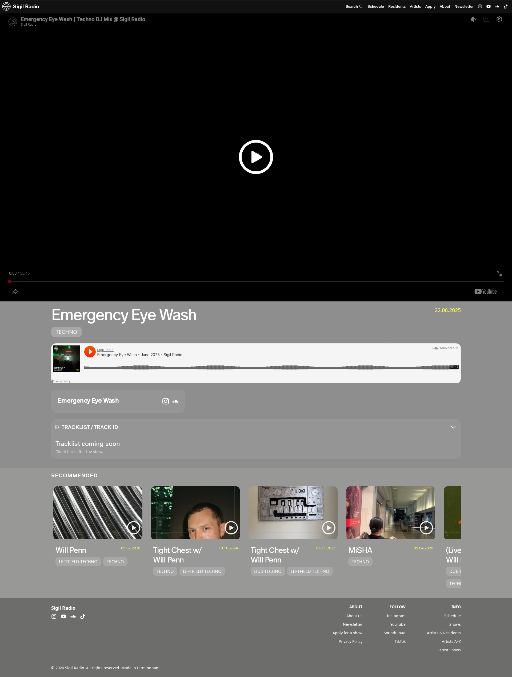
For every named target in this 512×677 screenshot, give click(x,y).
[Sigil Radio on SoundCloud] (497, 6)
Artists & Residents (444, 632)
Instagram (396, 615)
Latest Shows (449, 649)
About (445, 6)
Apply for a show (347, 632)
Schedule (375, 6)
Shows (455, 624)
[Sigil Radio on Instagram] (480, 6)
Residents (397, 6)
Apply (430, 6)
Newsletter (464, 6)
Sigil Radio (26, 6)
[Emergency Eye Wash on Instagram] (165, 401)
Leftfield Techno (78, 562)
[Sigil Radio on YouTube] (488, 6)
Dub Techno (268, 571)
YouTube (398, 624)
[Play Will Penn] (133, 527)
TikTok (400, 641)
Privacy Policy (350, 641)
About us (354, 615)
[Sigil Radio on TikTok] (505, 6)
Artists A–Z (451, 641)
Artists (415, 6)
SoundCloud (395, 632)
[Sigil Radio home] (6, 6)
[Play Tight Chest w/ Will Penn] (231, 527)
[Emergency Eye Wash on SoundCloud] (175, 401)
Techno (66, 331)
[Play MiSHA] (426, 527)
